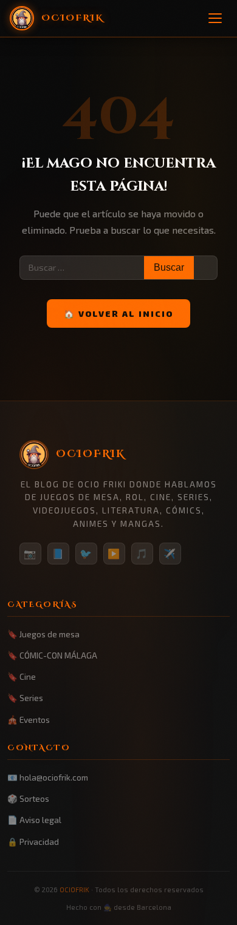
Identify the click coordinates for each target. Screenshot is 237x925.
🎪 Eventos (28, 719)
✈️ (170, 553)
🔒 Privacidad (33, 841)
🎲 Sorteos (28, 798)
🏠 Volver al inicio (118, 313)
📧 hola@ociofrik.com (47, 777)
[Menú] (215, 18)
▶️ (114, 553)
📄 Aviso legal (34, 820)
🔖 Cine (21, 676)
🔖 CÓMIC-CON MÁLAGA (52, 655)
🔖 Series (25, 698)
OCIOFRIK (74, 889)
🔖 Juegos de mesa (43, 634)
